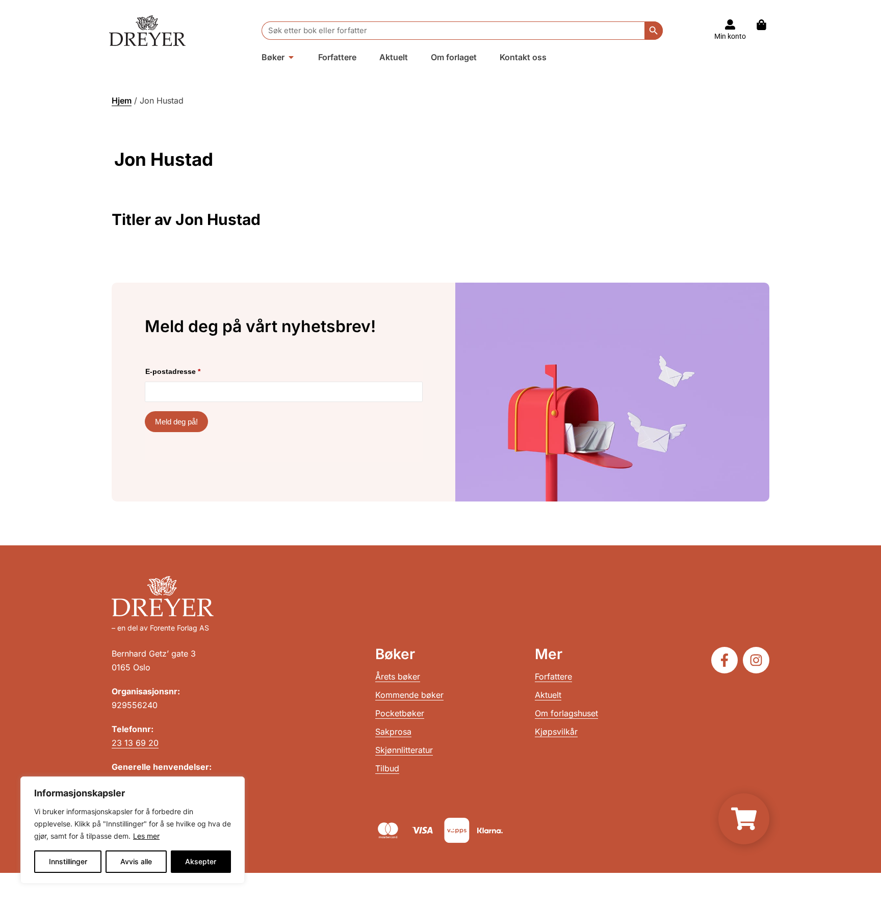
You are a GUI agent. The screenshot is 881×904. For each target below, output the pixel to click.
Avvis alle (136, 861)
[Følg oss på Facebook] (724, 660)
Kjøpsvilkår (556, 731)
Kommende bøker (409, 695)
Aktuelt (548, 695)
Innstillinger (68, 861)
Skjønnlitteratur (404, 750)
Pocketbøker (399, 713)
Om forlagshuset (566, 713)
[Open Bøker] (291, 57)
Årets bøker (397, 676)
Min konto (730, 36)
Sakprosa (393, 731)
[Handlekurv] (766, 24)
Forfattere (553, 676)
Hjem (122, 100)
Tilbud (387, 768)
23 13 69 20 (135, 743)
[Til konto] (730, 24)
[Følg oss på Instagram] (756, 660)
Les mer (146, 836)
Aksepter (200, 861)
